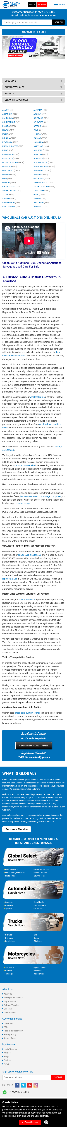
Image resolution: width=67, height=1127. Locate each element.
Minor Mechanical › (42, 869)
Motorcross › (39, 974)
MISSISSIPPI (10, 158)
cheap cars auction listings (27, 713)
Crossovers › (39, 908)
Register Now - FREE (33, 745)
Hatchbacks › (39, 902)
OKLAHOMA (42, 178)
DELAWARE (41, 122)
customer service (27, 599)
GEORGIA (40, 126)
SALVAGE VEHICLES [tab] (14, 87)
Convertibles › (40, 905)
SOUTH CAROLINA (44, 186)
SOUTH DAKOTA (11, 191)
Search (58, 22)
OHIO (7, 178)
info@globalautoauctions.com (38, 15)
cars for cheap (23, 503)
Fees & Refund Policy (13, 1031)
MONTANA (41, 158)
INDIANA (9, 138)
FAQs (6, 1027)
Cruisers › (9, 971)
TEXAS (8, 195)
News (6, 1064)
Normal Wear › (11, 869)
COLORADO (41, 118)
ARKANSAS (10, 114)
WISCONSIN (41, 203)
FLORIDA (9, 126)
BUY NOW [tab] (9, 93)
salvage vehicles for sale (29, 555)
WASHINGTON (11, 203)
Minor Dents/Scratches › (15, 873)
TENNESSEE (42, 191)
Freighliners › (10, 941)
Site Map (8, 1009)
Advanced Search (34, 32)
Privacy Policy (10, 1034)
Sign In (32, 5)
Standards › (10, 967)
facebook (17, 1085)
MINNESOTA (10, 154)
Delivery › (9, 938)
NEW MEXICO (42, 170)
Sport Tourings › (41, 967)
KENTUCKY (10, 142)
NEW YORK (41, 174)
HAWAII (8, 130)
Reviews (7, 1060)
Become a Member (16, 829)
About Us (8, 994)
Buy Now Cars (10, 1001)
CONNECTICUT (11, 122)
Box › (36, 935)
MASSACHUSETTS (12, 146)
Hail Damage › (11, 876)
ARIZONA (40, 114)
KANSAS (40, 138)
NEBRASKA (9, 166)
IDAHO (7, 134)
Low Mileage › (40, 876)
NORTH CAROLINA (13, 162)
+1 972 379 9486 (44, 11)
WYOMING (40, 207)
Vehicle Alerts (10, 1012)
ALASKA (7, 110)
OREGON (9, 182)
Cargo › (37, 938)
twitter (23, 1085)
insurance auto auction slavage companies (40, 496)
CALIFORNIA (10, 118)
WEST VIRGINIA (11, 207)
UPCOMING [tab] (10, 81)
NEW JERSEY (11, 170)
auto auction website (24, 465)
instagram (36, 1085)
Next (60, 55)
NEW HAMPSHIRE (44, 166)
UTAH (39, 195)
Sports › (8, 908)
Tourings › (9, 974)
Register (42, 5)
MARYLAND (41, 146)
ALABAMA (41, 110)
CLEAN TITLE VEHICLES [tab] (16, 100)
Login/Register (10, 1049)
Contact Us (9, 1023)
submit (58, 1077)
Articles (7, 1053)
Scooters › (38, 971)
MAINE (7, 150)
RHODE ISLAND (11, 186)
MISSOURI (41, 154)
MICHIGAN (41, 150)
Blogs (6, 1056)
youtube (29, 1085)
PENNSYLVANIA (43, 182)
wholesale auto (37, 397)
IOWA (38, 130)
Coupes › (9, 905)
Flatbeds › (38, 941)
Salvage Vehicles (11, 1005)
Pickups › (9, 935)
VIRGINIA (9, 199)
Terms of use (10, 1038)
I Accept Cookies (31, 1122)
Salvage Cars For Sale (13, 997)
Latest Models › (40, 873)
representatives (9, 579)
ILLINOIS (40, 134)
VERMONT (40, 199)
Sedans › (9, 902)
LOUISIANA (41, 142)
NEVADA (9, 174)
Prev (6, 55)
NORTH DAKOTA (43, 162)
